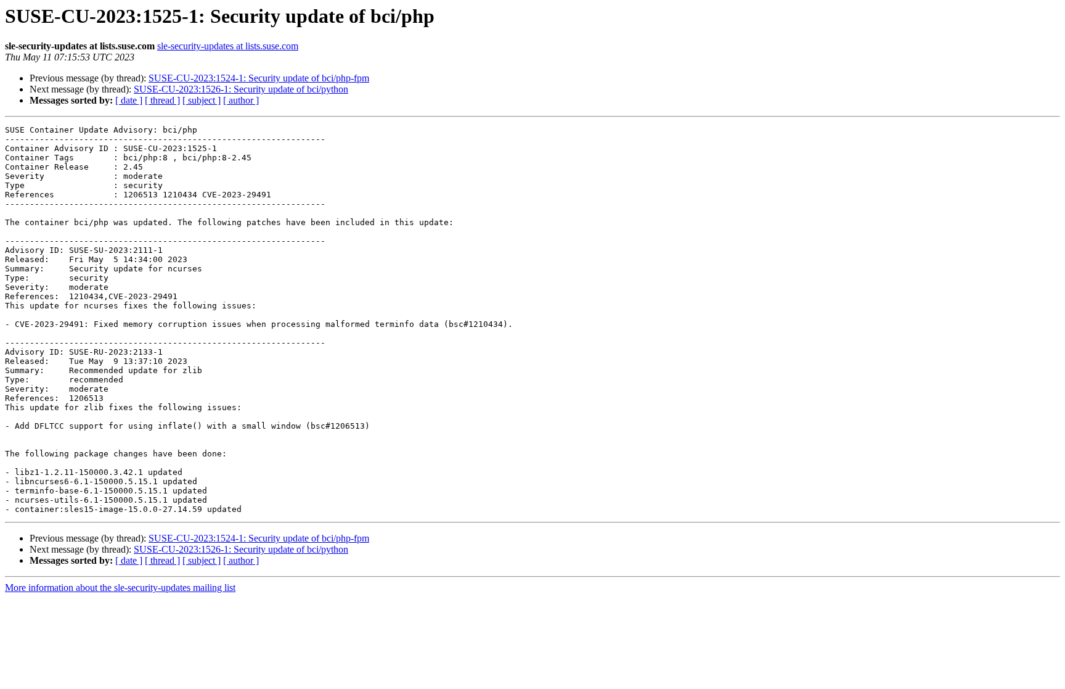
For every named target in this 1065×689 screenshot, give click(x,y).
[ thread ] (162, 100)
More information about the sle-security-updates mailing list (120, 587)
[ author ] (241, 100)
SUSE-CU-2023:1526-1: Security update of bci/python (241, 89)
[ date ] (128, 100)
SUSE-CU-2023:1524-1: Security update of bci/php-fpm (259, 78)
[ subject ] (201, 100)
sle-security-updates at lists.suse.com (227, 46)
